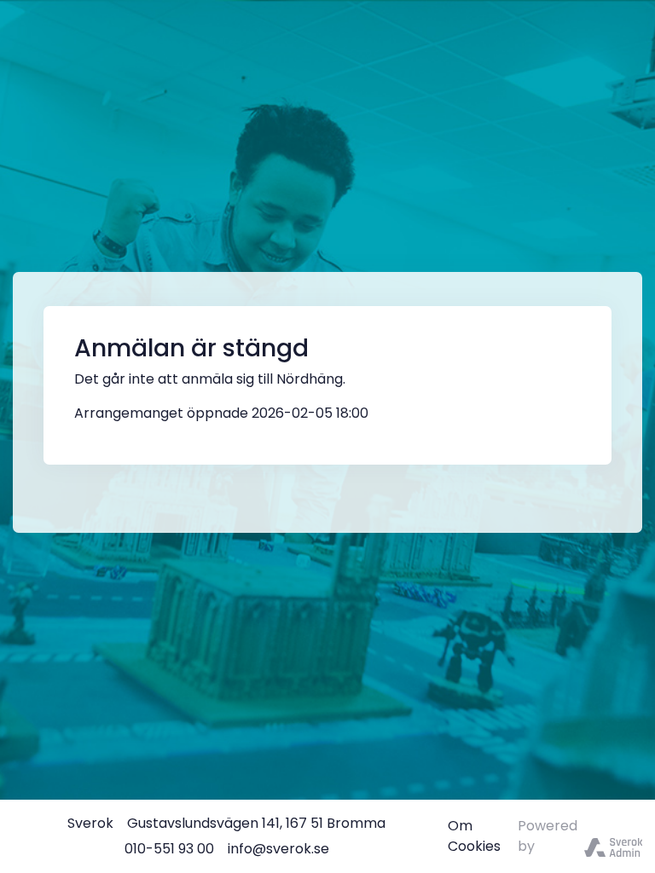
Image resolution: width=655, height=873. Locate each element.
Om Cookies (474, 836)
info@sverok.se (278, 849)
